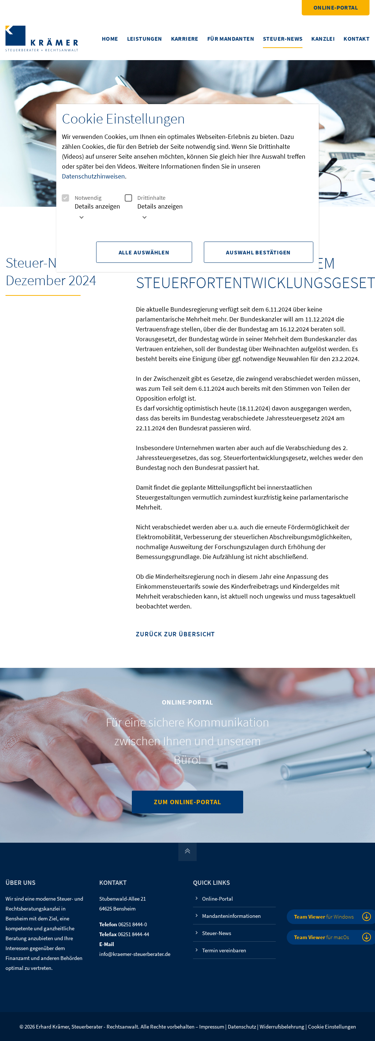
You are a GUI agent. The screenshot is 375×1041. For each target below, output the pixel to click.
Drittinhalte (151, 197)
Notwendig (88, 197)
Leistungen (144, 38)
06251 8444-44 (133, 934)
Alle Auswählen (144, 252)
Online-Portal (335, 7)
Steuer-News (282, 38)
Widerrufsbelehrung (282, 1026)
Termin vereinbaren (224, 950)
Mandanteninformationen (231, 915)
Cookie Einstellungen (332, 1026)
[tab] (93, 214)
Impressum (211, 1026)
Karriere (184, 38)
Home (110, 38)
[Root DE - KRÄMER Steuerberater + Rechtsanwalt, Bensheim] (41, 38)
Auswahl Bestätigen (258, 252)
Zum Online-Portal (187, 802)
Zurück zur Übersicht (175, 634)
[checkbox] (65, 198)
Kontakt (357, 38)
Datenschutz (242, 1026)
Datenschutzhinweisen (93, 176)
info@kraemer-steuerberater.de (134, 953)
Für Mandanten (230, 38)
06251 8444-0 (132, 924)
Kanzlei (323, 38)
